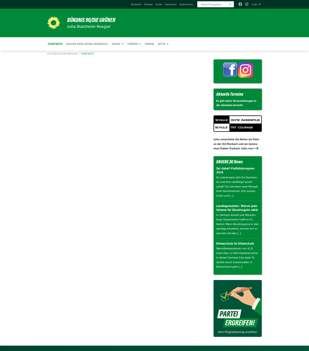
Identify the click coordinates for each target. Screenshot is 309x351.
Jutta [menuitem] (161, 44)
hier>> (252, 148)
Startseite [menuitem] (55, 44)
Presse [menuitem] (149, 44)
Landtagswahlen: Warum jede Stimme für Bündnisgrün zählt (237, 208)
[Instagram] (247, 4)
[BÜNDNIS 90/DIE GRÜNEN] (53, 22)
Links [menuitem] (255, 4)
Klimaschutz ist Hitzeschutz (235, 243)
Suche (159, 4)
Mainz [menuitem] (116, 44)
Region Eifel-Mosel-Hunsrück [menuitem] (87, 44)
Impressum (171, 4)
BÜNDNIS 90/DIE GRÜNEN (91, 20)
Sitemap (148, 4)
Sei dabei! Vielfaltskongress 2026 (235, 170)
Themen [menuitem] (132, 44)
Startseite (136, 4)
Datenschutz (186, 4)
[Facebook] (240, 4)
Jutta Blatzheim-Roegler (62, 53)
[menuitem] (136, 4)
